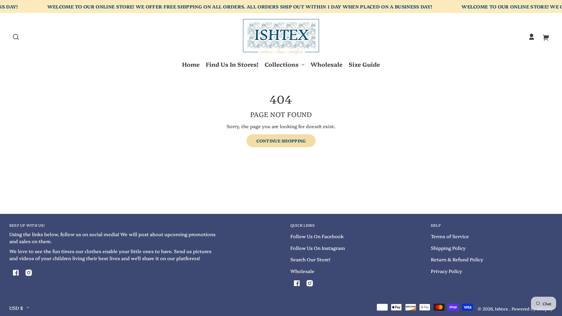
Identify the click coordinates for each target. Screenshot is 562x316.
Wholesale (302, 271)
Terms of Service (450, 236)
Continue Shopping (281, 141)
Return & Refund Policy (457, 259)
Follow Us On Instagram (317, 248)
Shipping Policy (448, 248)
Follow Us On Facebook (317, 236)
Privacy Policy (446, 271)
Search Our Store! (310, 259)
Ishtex (502, 309)
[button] (15, 36)
